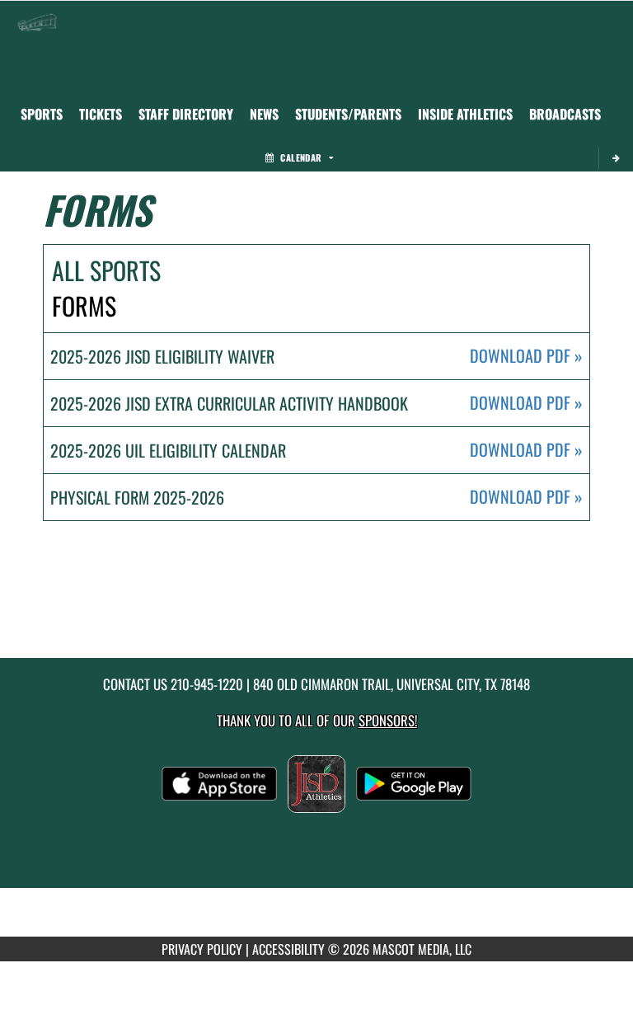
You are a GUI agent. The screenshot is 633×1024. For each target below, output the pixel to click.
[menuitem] (100, 113)
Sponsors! (388, 720)
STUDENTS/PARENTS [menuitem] (348, 114)
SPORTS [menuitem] (42, 114)
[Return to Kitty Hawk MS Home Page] (37, 21)
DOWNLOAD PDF (526, 356)
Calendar (300, 157)
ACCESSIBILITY (288, 949)
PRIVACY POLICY (202, 949)
